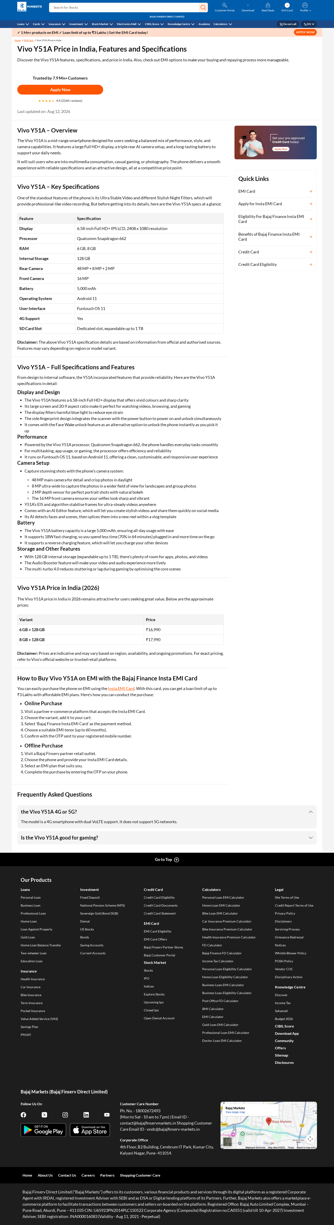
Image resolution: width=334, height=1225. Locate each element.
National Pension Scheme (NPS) (102, 905)
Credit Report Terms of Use (294, 905)
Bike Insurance (31, 995)
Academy (204, 24)
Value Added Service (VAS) (39, 1019)
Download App (287, 1033)
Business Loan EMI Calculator (223, 985)
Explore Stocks (154, 994)
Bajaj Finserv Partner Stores (163, 947)
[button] (203, 7)
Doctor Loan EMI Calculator (222, 1040)
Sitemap (281, 1055)
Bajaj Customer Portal (159, 955)
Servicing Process (287, 929)
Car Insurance (30, 987)
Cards (36, 24)
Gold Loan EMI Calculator (220, 1025)
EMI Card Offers (155, 939)
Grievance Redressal (289, 937)
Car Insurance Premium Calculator (227, 921)
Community (284, 1040)
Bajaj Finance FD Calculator (222, 953)
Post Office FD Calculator (220, 1001)
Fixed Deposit (90, 897)
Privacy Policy (285, 913)
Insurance (55, 24)
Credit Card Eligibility (159, 897)
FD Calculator (212, 945)
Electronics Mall (126, 24)
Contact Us (67, 1175)
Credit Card (153, 889)
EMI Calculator (213, 1017)
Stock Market (100, 24)
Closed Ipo (151, 1010)
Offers (280, 1048)
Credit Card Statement (160, 913)
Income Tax (283, 1003)
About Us (45, 1175)
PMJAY (26, 1035)
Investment (76, 24)
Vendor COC (284, 969)
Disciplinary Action (288, 977)
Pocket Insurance (33, 1011)
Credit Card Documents (161, 905)
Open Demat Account (159, 1018)
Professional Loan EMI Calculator (225, 1033)
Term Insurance (31, 1003)
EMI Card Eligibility (157, 931)
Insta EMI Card (121, 688)
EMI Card (28, 40)
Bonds (84, 937)
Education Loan (31, 961)
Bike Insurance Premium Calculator (227, 929)
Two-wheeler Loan (34, 953)
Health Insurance (33, 979)
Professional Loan (33, 913)
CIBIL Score (152, 24)
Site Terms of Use (287, 897)
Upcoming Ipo (154, 1002)
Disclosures (284, 1062)
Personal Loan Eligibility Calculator (227, 969)
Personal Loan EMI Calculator (223, 897)
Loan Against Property (36, 929)
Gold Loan (28, 937)
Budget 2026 (284, 1019)
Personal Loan (31, 897)
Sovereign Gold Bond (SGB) (99, 913)
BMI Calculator (213, 1009)
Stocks (148, 970)
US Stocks (87, 929)
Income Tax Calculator (218, 961)
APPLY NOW (305, 32)
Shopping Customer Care (140, 1175)
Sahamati (281, 1011)
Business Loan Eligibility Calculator (227, 993)
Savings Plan (29, 1027)
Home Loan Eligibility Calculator (225, 977)
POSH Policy (284, 961)
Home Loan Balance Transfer (41, 945)
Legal (279, 889)
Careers (88, 1175)
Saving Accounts (91, 945)
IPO (146, 978)
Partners (107, 1175)
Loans (20, 24)
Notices (280, 945)
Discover (281, 995)
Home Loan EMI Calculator (221, 905)
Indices (149, 986)
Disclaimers (283, 921)
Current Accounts (93, 953)
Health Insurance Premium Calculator (229, 937)
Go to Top (163, 859)
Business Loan (30, 905)
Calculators (220, 24)
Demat (85, 921)
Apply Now (60, 89)
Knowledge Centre (179, 24)
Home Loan (29, 921)
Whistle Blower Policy (290, 953)
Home (18, 40)
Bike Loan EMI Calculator (220, 913)
